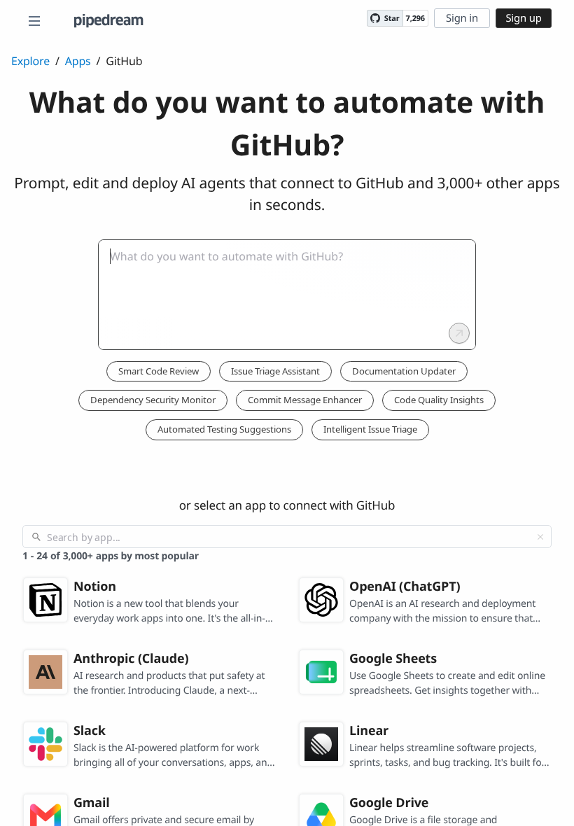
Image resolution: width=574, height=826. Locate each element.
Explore (30, 61)
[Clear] (540, 537)
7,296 (415, 18)
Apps (78, 61)
